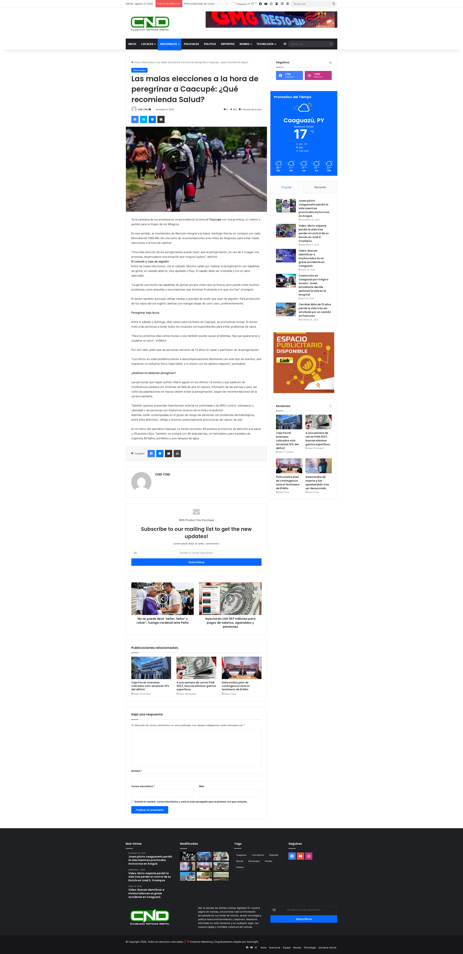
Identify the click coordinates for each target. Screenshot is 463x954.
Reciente (320, 187)
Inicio (132, 43)
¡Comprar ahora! (327, 947)
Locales (147, 43)
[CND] (150, 23)
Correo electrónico (143, 786)
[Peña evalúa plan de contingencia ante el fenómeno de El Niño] (242, 668)
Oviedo (268, 861)
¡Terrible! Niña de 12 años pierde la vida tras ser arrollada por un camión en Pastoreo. (315, 310)
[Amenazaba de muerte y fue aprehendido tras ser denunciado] (318, 465)
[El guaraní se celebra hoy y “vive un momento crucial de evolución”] (187, 856)
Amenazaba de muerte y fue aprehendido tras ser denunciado (317, 482)
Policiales (191, 43)
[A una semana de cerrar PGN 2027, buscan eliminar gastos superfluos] (196, 668)
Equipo (287, 947)
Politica (210, 43)
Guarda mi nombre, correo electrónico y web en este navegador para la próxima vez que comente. (191, 801)
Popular (287, 187)
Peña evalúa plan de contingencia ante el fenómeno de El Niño (235, 686)
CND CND (143, 109)
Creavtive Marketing (201, 941)
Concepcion (258, 855)
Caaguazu (241, 855)
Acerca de (274, 947)
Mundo (244, 43)
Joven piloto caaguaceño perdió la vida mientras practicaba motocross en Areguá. (314, 208)
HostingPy (252, 941)
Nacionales (168, 43)
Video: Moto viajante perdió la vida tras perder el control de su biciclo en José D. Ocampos (314, 233)
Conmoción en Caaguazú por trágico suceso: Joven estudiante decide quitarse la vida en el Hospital (313, 285)
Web (201, 786)
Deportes (228, 43)
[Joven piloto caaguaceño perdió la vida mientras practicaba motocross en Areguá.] (286, 205)
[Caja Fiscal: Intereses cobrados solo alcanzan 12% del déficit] (151, 668)
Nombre (136, 770)
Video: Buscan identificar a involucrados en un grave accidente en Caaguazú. (311, 258)
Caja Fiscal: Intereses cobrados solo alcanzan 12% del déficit (150, 686)
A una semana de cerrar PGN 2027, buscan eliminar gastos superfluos (196, 686)
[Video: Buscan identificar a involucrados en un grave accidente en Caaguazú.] (286, 255)
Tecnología (264, 43)
